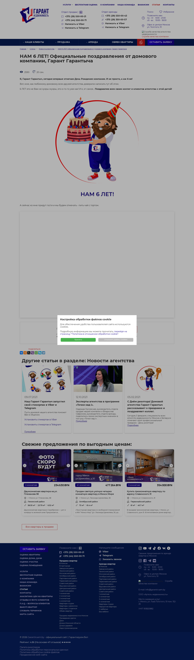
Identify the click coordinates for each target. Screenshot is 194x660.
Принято (78, 339)
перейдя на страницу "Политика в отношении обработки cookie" (93, 332)
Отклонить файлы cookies (115, 339)
